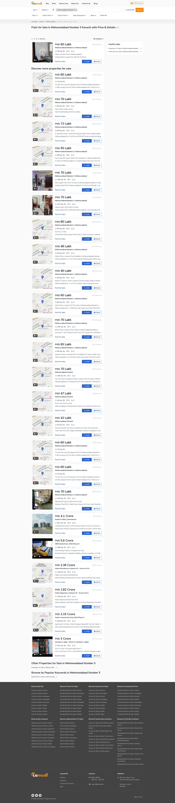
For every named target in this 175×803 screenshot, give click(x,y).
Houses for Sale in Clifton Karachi (99, 751)
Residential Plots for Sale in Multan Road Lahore (129, 734)
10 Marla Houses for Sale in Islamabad (43, 732)
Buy (47, 3)
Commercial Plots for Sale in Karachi (128, 696)
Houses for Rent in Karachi (97, 696)
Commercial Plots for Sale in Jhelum (128, 708)
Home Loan (63, 3)
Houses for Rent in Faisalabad (98, 699)
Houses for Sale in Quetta (39, 714)
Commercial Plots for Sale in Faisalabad (129, 702)
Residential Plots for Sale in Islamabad (72, 693)
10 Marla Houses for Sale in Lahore (42, 726)
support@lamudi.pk (97, 784)
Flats (34, 15)
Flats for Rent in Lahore (67, 729)
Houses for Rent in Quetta (97, 711)
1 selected (130, 10)
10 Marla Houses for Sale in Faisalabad (43, 747)
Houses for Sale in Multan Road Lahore (101, 748)
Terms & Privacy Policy (67, 783)
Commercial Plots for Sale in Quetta (128, 714)
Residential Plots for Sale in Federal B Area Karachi (129, 760)
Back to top (138, 797)
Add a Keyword (78, 15)
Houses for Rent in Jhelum (97, 708)
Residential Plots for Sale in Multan (71, 699)
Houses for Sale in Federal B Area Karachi (101, 739)
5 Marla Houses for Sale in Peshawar (42, 735)
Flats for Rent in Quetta (67, 744)
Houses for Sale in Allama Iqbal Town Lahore (100, 732)
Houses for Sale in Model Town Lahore (101, 736)
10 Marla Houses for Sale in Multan (42, 741)
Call (87, 61)
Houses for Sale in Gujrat (39, 708)
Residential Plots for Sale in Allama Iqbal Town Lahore (129, 750)
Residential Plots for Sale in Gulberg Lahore (128, 745)
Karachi (44, 10)
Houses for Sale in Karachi (39, 693)
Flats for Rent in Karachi (67, 723)
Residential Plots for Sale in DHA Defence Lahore (130, 724)
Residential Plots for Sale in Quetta (71, 714)
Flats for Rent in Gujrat (67, 735)
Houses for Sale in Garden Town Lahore (101, 745)
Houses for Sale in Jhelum (39, 711)
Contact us (63, 781)
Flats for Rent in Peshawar (68, 732)
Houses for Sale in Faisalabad (40, 699)
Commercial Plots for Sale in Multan (128, 699)
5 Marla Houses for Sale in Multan (41, 744)
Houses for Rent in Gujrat (96, 714)
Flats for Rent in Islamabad (68, 726)
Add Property (138, 3)
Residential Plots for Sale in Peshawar (72, 705)
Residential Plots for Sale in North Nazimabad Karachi (127, 739)
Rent (54, 3)
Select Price (47, 15)
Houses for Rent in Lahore (97, 690)
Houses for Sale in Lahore (39, 690)
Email (98, 61)
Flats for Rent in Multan (67, 741)
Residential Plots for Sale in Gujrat (70, 711)
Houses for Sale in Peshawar (40, 702)
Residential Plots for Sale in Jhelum (71, 708)
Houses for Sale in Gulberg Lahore (99, 742)
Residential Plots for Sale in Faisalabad (72, 702)
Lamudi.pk (34, 22)
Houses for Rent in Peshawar (98, 702)
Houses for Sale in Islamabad (40, 696)
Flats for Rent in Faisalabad (68, 738)
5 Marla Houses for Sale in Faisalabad (42, 738)
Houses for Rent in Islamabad (98, 693)
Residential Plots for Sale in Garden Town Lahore (130, 755)
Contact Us (86, 3)
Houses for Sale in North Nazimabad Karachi (100, 727)
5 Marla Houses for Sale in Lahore (41, 723)
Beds (92, 15)
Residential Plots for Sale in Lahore (71, 690)
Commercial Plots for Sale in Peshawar (129, 705)
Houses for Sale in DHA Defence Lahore (101, 723)
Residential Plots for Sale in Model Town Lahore (130, 729)
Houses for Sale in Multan (39, 705)
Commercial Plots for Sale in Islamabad (129, 693)
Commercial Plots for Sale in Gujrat (128, 711)
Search (139, 10)
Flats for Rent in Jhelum (67, 747)
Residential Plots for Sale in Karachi (71, 696)
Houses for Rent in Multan (97, 705)
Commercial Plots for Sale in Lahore (128, 690)
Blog (96, 3)
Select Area (62, 15)
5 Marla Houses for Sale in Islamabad (42, 729)
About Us (75, 3)
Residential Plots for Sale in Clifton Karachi (130, 764)
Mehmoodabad (50, 22)
